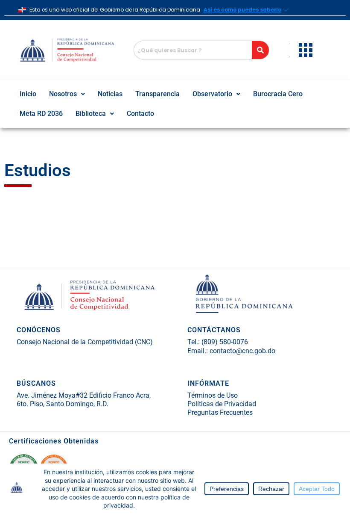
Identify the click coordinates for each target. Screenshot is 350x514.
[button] (67, 94)
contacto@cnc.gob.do (242, 351)
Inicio (28, 94)
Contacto (140, 113)
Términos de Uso (212, 395)
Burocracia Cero (278, 94)
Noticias (110, 94)
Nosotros (63, 94)
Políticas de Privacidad (221, 404)
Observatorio (212, 94)
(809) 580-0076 (224, 342)
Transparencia (157, 94)
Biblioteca (91, 113)
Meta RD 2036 (41, 113)
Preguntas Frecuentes (220, 412)
